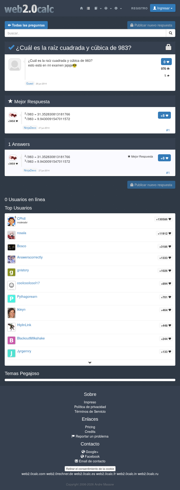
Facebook (92, 456)
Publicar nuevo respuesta (153, 25)
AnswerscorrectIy (30, 257)
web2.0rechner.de (59, 473)
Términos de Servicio (90, 411)
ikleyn (21, 309)
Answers (19, 144)
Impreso (90, 402)
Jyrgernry (24, 351)
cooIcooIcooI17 (28, 282)
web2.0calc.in (127, 473)
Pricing (90, 426)
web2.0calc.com (33, 473)
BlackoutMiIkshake (31, 338)
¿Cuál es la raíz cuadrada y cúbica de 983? (72, 47)
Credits (90, 431)
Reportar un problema (92, 436)
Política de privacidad (90, 406)
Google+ (91, 451)
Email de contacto (91, 461)
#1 (168, 130)
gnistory (23, 270)
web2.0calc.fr (106, 473)
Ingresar (163, 8)
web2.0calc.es (84, 473)
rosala (21, 232)
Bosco (21, 245)
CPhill (21, 218)
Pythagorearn (27, 296)
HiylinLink (24, 324)
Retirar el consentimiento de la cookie (90, 469)
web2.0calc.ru (148, 473)
